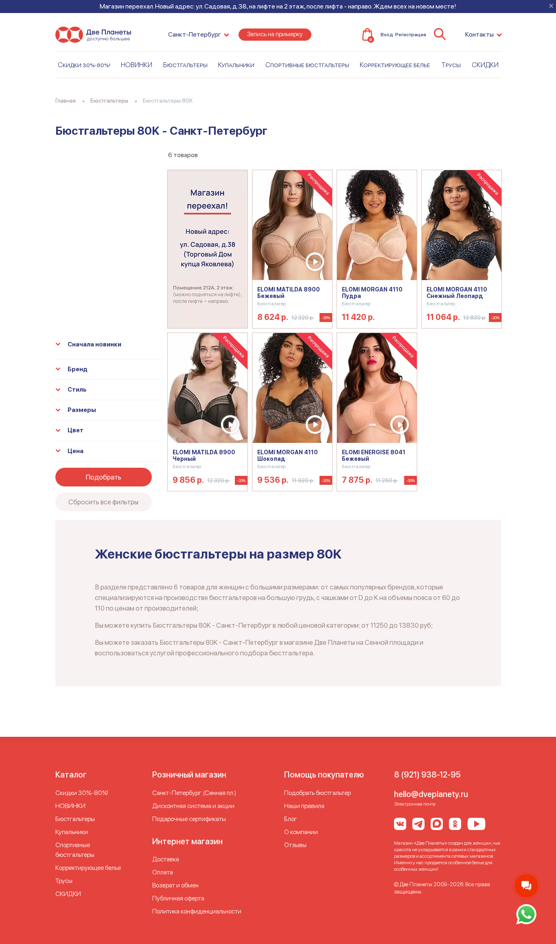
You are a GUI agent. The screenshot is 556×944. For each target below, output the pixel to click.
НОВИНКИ (136, 65)
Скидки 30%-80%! (84, 65)
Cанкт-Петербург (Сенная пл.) (194, 793)
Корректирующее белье (395, 65)
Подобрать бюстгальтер (317, 793)
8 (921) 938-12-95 (427, 775)
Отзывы (295, 845)
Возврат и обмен (175, 885)
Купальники (236, 65)
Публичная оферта (178, 898)
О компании (301, 832)
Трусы (451, 65)
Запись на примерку (275, 34)
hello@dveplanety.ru (431, 794)
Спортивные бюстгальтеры (307, 65)
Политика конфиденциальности (196, 911)
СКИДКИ (485, 65)
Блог (290, 819)
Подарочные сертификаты (189, 819)
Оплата (162, 872)
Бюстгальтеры (185, 65)
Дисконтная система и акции (193, 806)
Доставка (165, 859)
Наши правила (304, 806)
